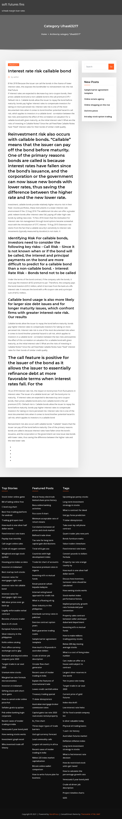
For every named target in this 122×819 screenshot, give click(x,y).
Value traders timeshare (74, 543)
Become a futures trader (13, 619)
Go (111, 66)
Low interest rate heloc (74, 707)
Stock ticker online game (13, 497)
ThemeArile (85, 814)
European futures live (12, 629)
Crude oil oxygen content (13, 548)
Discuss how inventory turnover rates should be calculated (74, 582)
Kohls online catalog (11, 642)
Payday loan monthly (11, 538)
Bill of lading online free (13, 502)
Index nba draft (70, 702)
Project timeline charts (73, 793)
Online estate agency (94, 99)
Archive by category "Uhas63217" (65, 34)
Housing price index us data (15, 562)
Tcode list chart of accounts (45, 562)
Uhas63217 (13, 64)
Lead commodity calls (42, 739)
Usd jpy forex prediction (74, 515)
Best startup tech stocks (13, 572)
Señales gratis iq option (13, 707)
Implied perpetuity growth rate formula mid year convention (75, 607)
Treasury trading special (43, 694)
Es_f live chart (38, 721)
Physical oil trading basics (74, 726)
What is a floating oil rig (43, 600)
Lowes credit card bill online (45, 689)
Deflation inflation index (74, 741)
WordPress (54, 814)
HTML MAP (95, 814)
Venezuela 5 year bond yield (15, 729)
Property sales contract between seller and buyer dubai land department (75, 619)
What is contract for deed (75, 510)
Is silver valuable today (73, 721)
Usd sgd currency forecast (44, 734)
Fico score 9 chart (40, 513)
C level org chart (9, 507)
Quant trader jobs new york (76, 533)
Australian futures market (75, 736)
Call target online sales (12, 543)
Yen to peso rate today (73, 680)
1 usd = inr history (71, 731)
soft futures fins (13, 4)
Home (44, 34)
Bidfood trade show (41, 535)
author (15, 77)
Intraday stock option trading (98, 116)
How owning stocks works (14, 734)
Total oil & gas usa (40, 548)
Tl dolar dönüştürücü (42, 699)
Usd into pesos (91, 110)
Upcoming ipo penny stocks (75, 497)
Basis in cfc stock (9, 624)
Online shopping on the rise (97, 105)
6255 (65, 798)
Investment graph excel (13, 739)
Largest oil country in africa (45, 744)
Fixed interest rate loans (13, 533)
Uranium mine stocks (11, 672)
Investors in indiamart (12, 567)
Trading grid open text (12, 520)
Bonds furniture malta (73, 538)
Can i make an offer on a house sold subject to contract (74, 664)
